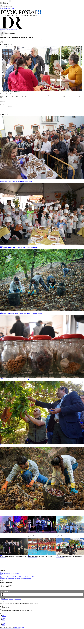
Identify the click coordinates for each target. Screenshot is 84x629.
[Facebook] (5, 32)
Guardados (2, 4)
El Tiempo (1, 8)
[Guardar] (1, 32)
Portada (1, 29)
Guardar (8, 6)
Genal (13, 107)
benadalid (4, 107)
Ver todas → (2, 515)
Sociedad (3, 618)
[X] (4, 32)
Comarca (5, 29)
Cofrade (16, 29)
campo (7, 107)
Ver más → (82, 559)
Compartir (10, 33)
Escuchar (13, 33)
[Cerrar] (5, 2)
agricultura (1, 107)
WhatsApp (2, 6)
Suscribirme (10, 106)
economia (11, 107)
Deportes (13, 29)
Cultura (3, 619)
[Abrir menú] (1, 28)
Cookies (23, 627)
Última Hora (4, 616)
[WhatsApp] (2, 32)
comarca (9, 107)
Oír (10, 6)
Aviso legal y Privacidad (17, 627)
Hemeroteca (5, 8)
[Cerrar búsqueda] (10, 1)
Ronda (3, 29)
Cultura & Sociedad (9, 29)
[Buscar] (1, 30)
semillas (15, 107)
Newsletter (6, 4)
